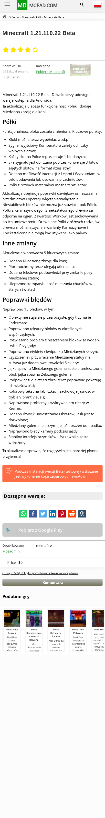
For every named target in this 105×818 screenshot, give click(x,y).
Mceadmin (11, 551)
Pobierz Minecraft (50, 71)
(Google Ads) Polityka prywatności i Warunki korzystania (40, 573)
